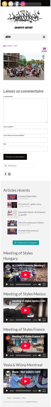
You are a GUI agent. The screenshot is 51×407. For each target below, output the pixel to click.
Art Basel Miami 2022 (27, 196)
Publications (17, 398)
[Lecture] (7, 284)
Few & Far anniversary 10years (31, 222)
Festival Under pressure (28, 230)
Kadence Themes (32, 402)
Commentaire (8, 96)
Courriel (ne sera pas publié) (13, 135)
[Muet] (39, 284)
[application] (25, 274)
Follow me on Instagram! (27, 243)
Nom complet (8, 127)
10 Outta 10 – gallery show (29, 204)
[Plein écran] (44, 284)
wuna (9, 46)
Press (24, 398)
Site (4, 144)
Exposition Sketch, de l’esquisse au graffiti (31, 213)
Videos (9, 398)
